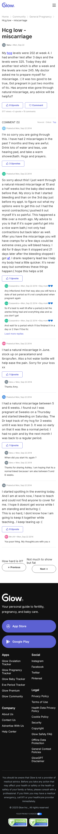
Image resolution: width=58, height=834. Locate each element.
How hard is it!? (12, 561)
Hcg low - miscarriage (14, 20)
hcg (9, 53)
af (8, 258)
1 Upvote (14, 278)
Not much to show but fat (39, 561)
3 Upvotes (14, 163)
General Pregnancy (40, 16)
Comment (37, 105)
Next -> (44, 568)
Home (5, 16)
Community (19, 16)
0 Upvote (14, 105)
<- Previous (14, 567)
